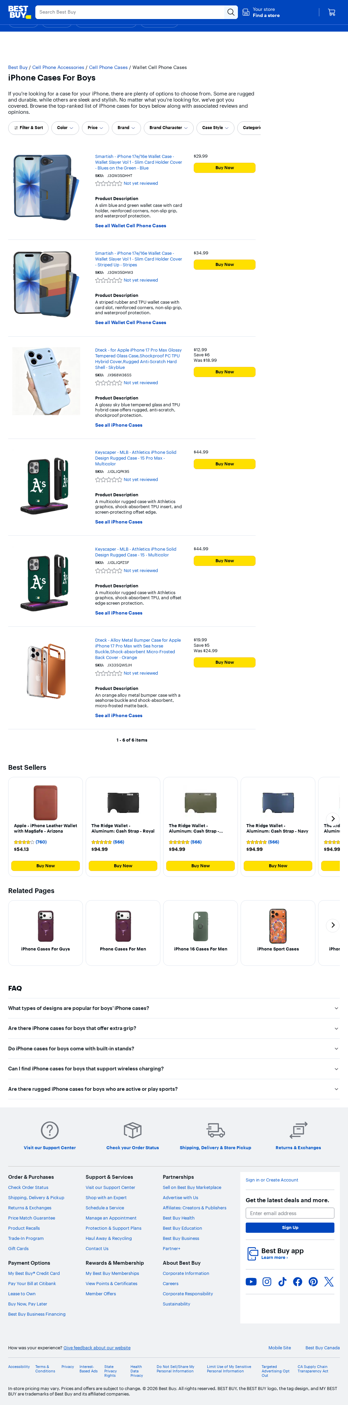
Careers (170, 1283)
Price (93, 127)
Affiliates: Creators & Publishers (194, 1207)
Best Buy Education (182, 1228)
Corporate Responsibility (188, 1293)
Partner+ (171, 1248)
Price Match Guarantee (31, 1218)
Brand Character (166, 127)
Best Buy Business (181, 1238)
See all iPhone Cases (118, 425)
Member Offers (101, 1293)
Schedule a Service (105, 1207)
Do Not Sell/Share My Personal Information (175, 1369)
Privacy (68, 1367)
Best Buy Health (179, 1218)
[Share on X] (329, 1281)
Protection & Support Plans (113, 1228)
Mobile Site (279, 1347)
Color (62, 127)
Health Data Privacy (136, 1371)
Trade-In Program (26, 1238)
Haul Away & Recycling (109, 1238)
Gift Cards (18, 1248)
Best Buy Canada (323, 1347)
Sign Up (290, 1227)
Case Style (212, 127)
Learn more (274, 1257)
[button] (261, 12)
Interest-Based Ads (89, 1369)
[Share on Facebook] (297, 1281)
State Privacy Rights (110, 1371)
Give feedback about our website (97, 1347)
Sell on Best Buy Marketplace (192, 1187)
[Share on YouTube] (251, 1281)
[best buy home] (19, 12)
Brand (123, 127)
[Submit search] (231, 12)
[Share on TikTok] (282, 1281)
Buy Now (224, 167)
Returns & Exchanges (29, 1207)
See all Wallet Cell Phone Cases (130, 226)
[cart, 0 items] (332, 12)
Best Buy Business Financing (37, 1314)
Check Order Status (28, 1187)
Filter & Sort (31, 127)
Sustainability (176, 1303)
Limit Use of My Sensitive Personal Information (229, 1369)
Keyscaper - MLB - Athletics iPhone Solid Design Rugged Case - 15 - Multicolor (135, 551)
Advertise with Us (180, 1197)
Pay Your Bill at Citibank (32, 1283)
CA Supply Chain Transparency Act (313, 1369)
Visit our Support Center (110, 1187)
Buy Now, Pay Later (27, 1303)
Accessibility (19, 1367)
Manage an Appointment (111, 1218)
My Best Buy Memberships (112, 1273)
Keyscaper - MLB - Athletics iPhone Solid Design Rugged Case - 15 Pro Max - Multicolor (135, 457)
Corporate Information (186, 1273)
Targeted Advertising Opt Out (276, 1371)
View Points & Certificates (111, 1283)
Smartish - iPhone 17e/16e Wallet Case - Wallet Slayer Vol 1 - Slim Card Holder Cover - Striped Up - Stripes (138, 258)
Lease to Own (22, 1293)
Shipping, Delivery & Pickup (36, 1197)
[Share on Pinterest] (313, 1281)
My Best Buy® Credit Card (34, 1273)
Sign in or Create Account (272, 1179)
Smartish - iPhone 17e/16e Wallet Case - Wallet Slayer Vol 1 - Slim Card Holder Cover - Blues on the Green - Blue (138, 162)
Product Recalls (24, 1228)
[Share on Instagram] (266, 1281)
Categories (253, 127)
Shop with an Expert (106, 1197)
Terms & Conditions (45, 1369)
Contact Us (97, 1248)
